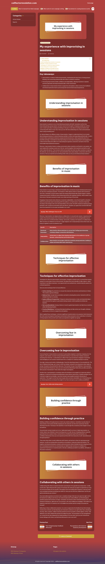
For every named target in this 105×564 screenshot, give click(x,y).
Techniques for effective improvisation (49, 65)
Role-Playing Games (45, 42)
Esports (15, 22)
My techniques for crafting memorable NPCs (89, 8)
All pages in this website (59, 551)
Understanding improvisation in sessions (50, 62)
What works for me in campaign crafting (37, 8)
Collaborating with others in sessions (49, 70)
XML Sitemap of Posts (17, 553)
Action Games (16, 19)
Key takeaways (45, 60)
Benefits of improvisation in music (48, 63)
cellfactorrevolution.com (24, 3)
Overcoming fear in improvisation (48, 66)
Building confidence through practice (49, 68)
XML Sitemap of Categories (18, 551)
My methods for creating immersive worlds (63, 8)
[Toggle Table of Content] (89, 59)
